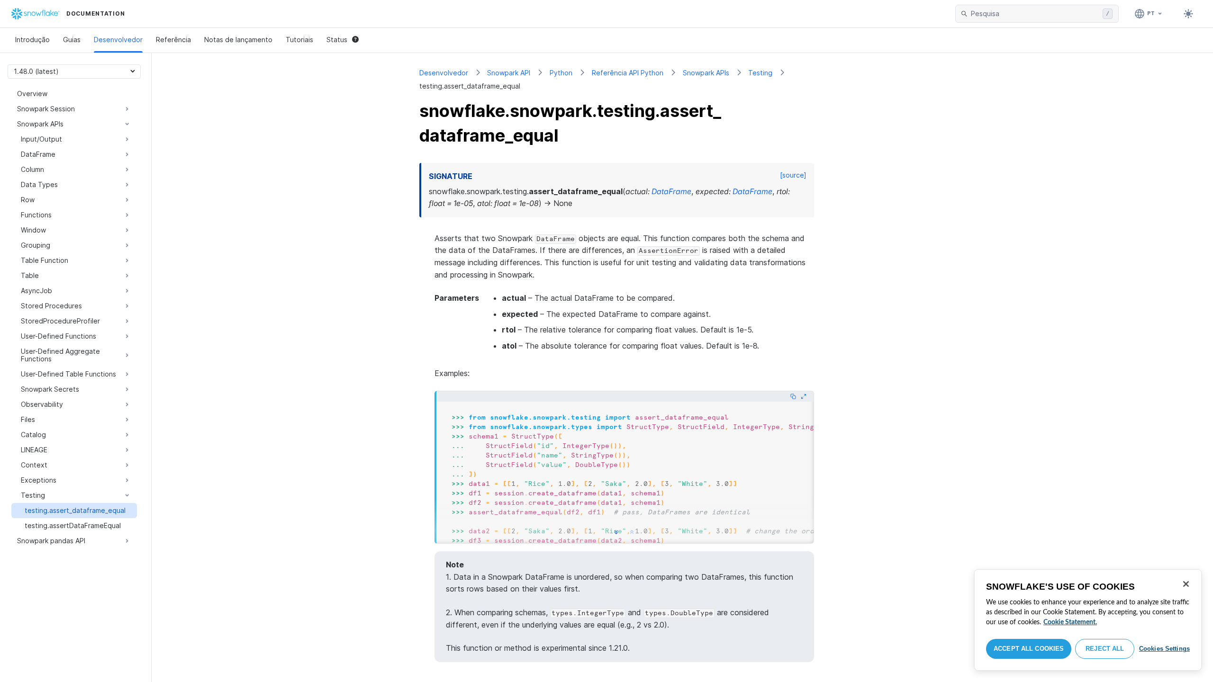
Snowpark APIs (706, 73)
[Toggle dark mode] (1188, 13)
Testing (760, 73)
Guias (72, 40)
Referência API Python (627, 73)
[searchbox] (1035, 13)
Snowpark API (508, 73)
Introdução (32, 40)
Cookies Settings (1164, 648)
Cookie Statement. (1070, 622)
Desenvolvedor (118, 40)
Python (561, 73)
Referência (173, 40)
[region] (1088, 620)
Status (336, 40)
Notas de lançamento (238, 40)
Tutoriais (299, 40)
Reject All (1105, 648)
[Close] (1186, 584)
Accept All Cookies (1029, 648)
